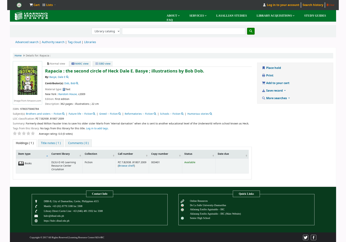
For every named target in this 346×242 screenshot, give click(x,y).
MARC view (81, 64)
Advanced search (27, 42)
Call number (125, 154)
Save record (274, 91)
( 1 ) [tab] (25, 143)
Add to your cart (277, 83)
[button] (34, 5)
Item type (24, 154)
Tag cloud (74, 42)
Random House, (67, 94)
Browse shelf (126, 166)
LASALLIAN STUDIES (231, 15)
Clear (331, 5)
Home (18, 56)
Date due (223, 154)
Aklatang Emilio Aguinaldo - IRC (207, 209)
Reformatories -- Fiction (139, 114)
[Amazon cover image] (27, 80)
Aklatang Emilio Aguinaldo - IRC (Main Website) (215, 213)
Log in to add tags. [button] (97, 128)
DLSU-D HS (19, 5)
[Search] (251, 31)
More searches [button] (276, 98)
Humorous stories (198, 114)
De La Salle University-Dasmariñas (208, 205)
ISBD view (104, 64)
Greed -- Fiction (108, 114)
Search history (313, 5)
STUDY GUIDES (315, 15)
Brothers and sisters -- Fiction (44, 114)
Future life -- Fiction (80, 114)
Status (188, 154)
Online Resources (199, 200)
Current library (60, 154)
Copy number (159, 154)
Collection (91, 154)
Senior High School (200, 218)
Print (269, 75)
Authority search (53, 42)
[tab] (51, 143)
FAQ (170, 19)
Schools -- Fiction (170, 114)
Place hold (273, 68)
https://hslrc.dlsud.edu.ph (56, 220)
